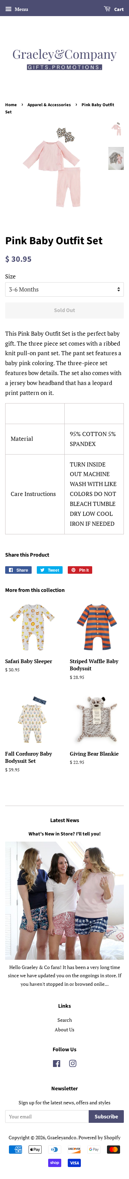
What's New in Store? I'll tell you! (65, 833)
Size (10, 276)
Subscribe (106, 1116)
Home (11, 105)
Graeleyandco (61, 1137)
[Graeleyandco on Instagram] (72, 1065)
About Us (64, 1029)
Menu (20, 9)
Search (64, 1020)
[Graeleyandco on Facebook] (57, 1065)
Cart (118, 9)
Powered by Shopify (99, 1137)
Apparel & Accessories (49, 105)
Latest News (64, 820)
